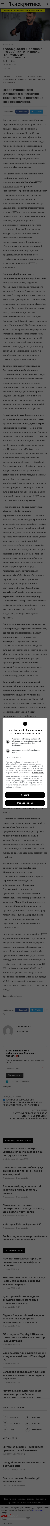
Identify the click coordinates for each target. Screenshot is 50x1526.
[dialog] (25, 763)
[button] (25, 757)
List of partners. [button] (38, 772)
